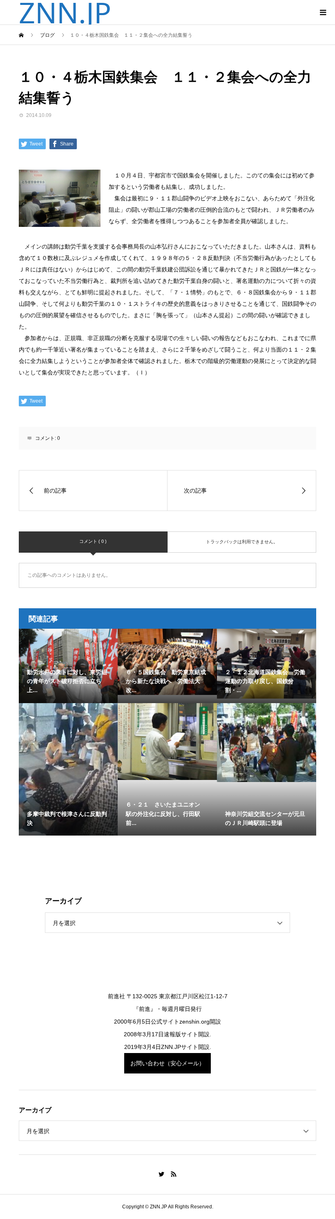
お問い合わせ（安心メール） (167, 1063)
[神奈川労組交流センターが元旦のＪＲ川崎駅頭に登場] (266, 742)
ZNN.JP (65, 12)
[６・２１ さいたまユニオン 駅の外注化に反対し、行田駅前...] (167, 741)
